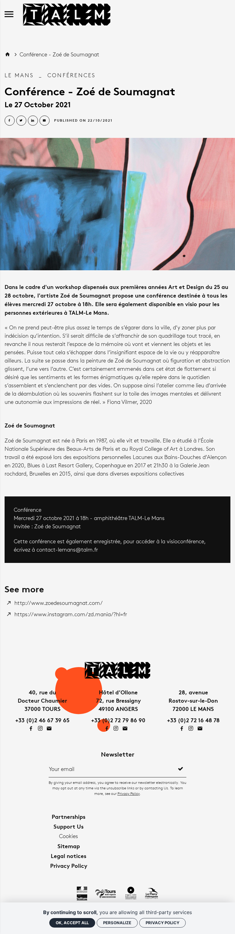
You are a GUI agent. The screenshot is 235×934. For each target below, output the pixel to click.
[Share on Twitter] (21, 121)
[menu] (9, 14)
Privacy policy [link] (162, 922)
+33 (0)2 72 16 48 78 (193, 719)
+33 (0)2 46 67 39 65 (42, 719)
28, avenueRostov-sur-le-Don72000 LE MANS (193, 700)
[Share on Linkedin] (33, 121)
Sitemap (69, 845)
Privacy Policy (129, 793)
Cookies (68, 836)
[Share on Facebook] (10, 121)
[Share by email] (44, 121)
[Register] (180, 769)
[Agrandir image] (117, 204)
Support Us (69, 826)
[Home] (67, 13)
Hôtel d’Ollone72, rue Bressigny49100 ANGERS (118, 700)
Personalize (117, 922)
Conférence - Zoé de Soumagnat (59, 54)
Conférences (71, 75)
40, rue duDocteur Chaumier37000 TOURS (42, 700)
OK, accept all (72, 922)
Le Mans (19, 75)
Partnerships (68, 816)
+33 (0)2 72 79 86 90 (118, 719)
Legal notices (68, 855)
